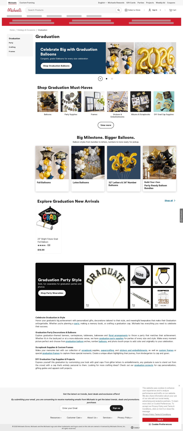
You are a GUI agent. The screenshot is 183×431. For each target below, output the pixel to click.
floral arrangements (118, 335)
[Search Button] (118, 10)
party (76, 323)
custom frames (166, 350)
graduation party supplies (111, 338)
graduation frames (51, 353)
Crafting (12, 47)
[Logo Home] (14, 10)
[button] (160, 424)
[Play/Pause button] (100, 78)
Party (11, 43)
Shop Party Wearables (52, 293)
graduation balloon (74, 341)
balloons (103, 341)
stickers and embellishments (133, 350)
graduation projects (143, 365)
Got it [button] (160, 420)
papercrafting (107, 350)
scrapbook (87, 350)
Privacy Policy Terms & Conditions (157, 414)
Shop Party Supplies (53, 65)
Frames (12, 51)
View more (105, 125)
